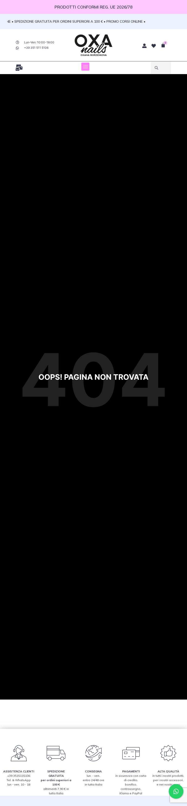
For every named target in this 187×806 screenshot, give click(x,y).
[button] (85, 67)
